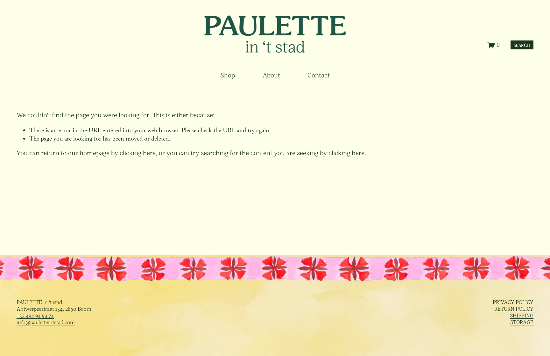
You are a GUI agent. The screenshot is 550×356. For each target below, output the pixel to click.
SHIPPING (521, 316)
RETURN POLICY (513, 309)
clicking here (138, 153)
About (271, 76)
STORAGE (521, 322)
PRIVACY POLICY (513, 302)
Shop (227, 76)
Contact (318, 76)
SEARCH (522, 45)
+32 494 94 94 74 (35, 316)
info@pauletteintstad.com (46, 322)
